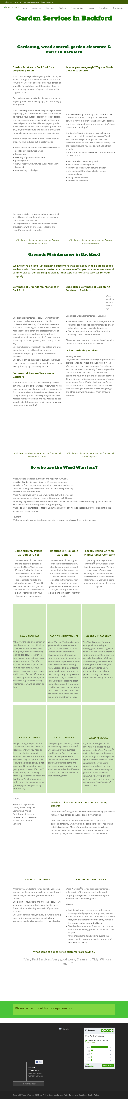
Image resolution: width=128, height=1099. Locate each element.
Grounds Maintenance (42, 287)
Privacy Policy (62, 1095)
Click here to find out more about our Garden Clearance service (90, 242)
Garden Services (23, 67)
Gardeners (91, 1043)
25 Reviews (90, 1030)
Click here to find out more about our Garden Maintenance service (37, 242)
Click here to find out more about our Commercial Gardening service (90, 455)
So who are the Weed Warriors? (64, 467)
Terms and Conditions (78, 1095)
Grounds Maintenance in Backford (64, 254)
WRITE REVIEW (108, 1066)
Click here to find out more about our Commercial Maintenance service (37, 455)
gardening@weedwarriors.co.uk (40, 2)
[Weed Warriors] (20, 1071)
